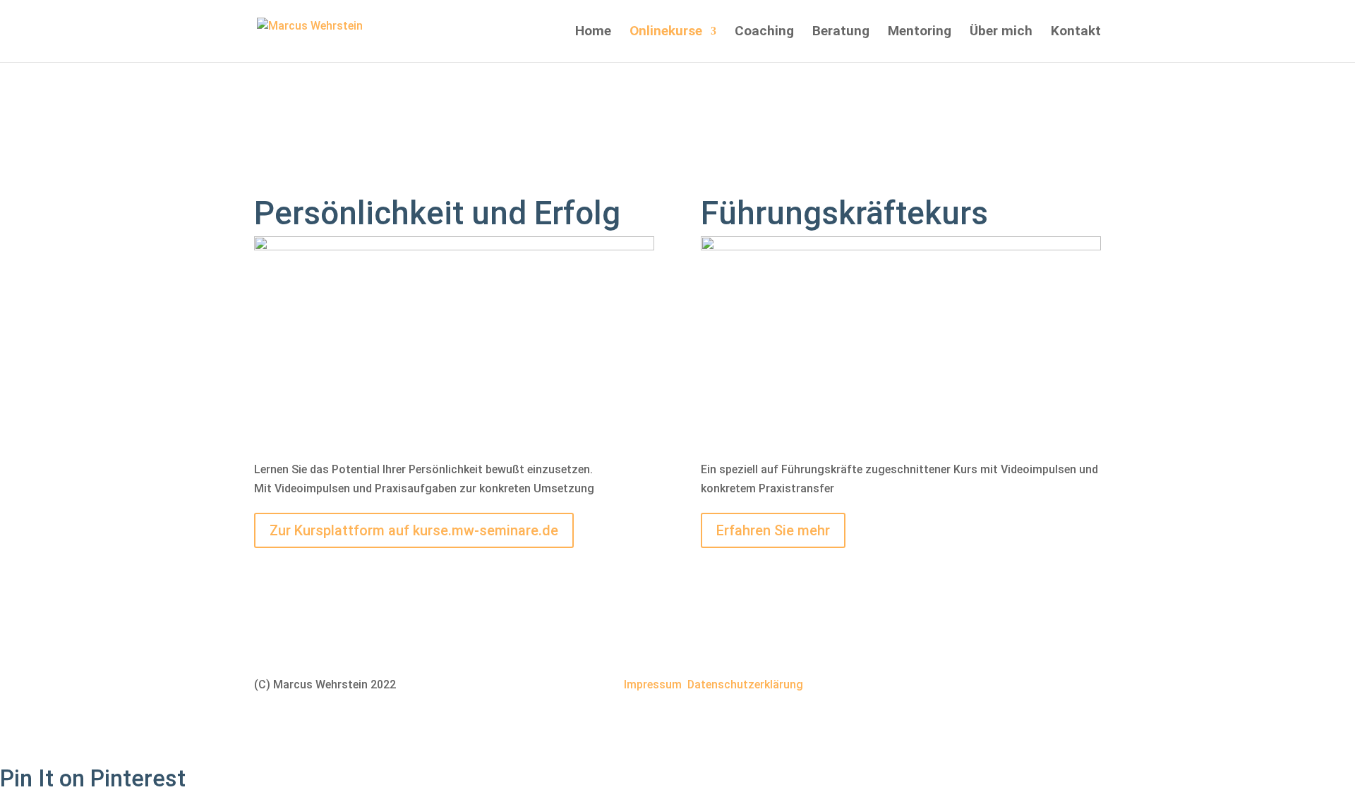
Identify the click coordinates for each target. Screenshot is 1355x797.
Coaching (764, 32)
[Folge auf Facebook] (1061, 686)
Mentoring (919, 32)
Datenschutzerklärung (745, 684)
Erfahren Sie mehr (773, 530)
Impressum (653, 684)
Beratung (840, 32)
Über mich (1001, 32)
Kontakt (1076, 32)
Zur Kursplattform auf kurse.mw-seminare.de (414, 530)
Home (593, 32)
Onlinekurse (666, 32)
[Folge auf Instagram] (1089, 686)
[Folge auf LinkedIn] (1033, 686)
